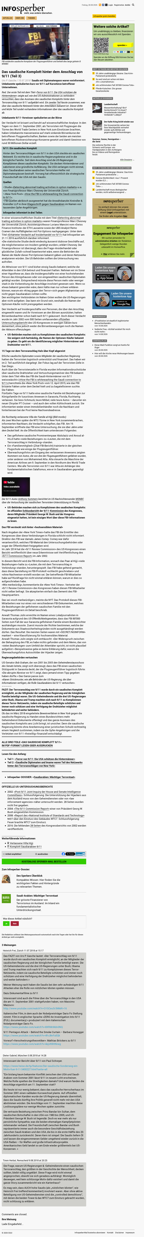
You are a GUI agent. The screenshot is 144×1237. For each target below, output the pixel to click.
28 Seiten (35, 825)
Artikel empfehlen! (13, 854)
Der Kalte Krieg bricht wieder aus (119, 121)
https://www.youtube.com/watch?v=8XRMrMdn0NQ (33, 1027)
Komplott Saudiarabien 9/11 (26, 846)
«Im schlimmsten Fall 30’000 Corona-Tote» (115, 85)
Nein (15, 923)
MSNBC (80, 499)
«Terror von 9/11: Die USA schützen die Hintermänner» (45, 759)
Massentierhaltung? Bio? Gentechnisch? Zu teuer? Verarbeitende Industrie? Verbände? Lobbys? (115, 111)
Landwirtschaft (111, 104)
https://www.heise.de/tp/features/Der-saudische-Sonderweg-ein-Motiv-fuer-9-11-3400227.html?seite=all (40, 1067)
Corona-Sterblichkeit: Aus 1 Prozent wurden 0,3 (112, 179)
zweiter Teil (55, 102)
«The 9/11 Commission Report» (31, 808)
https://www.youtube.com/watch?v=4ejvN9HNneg (32, 1044)
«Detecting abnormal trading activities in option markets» (44, 187)
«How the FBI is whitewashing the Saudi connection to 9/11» (43, 195)
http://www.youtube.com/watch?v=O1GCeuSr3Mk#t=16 (35, 1008)
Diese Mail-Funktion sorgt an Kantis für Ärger (112, 346)
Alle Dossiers (126, 159)
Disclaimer (119, 1232)
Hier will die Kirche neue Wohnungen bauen (114, 353)
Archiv (127, 5)
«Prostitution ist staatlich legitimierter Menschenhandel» (111, 322)
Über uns (20, 18)
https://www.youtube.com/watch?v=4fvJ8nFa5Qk (31, 1035)
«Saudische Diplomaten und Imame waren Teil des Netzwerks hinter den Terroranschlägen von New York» (44, 764)
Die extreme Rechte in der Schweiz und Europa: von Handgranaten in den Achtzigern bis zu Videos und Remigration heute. (107, 150)
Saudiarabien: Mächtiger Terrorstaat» (54, 777)
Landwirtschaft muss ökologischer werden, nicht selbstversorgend (111, 191)
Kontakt (110, 1232)
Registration (119, 5)
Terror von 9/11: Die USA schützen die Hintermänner (39, 94)
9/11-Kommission (54, 510)
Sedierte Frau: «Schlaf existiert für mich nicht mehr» (112, 330)
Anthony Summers (28, 499)
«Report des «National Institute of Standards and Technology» (49, 815)
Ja (6, 923)
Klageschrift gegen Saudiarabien (46, 204)
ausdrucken (43, 854)
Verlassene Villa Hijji (21, 843)
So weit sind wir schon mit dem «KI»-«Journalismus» (110, 80)
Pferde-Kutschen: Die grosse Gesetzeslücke (109, 89)
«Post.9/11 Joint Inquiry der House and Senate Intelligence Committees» (44, 793)
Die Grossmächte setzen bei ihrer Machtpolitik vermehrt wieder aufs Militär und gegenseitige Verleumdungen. (117, 129)
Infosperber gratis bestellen (104, 16)
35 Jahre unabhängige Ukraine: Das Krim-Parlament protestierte (114, 74)
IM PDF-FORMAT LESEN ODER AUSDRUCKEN (27, 745)
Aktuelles (7, 18)
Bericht (6, 552)
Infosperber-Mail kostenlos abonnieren (90, 1232)
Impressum (130, 1232)
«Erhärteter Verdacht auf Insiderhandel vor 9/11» (34, 234)
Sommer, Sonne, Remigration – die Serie (106, 140)
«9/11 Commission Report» (17, 556)
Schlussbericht (30, 510)
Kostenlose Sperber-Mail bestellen (44, 861)
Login (110, 5)
